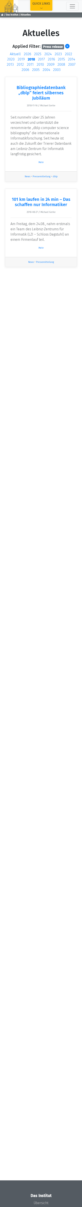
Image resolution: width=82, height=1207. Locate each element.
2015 (61, 59)
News (27, 176)
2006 (25, 70)
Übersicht (41, 1203)
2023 (58, 54)
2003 (57, 70)
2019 (21, 59)
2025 (37, 54)
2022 (68, 54)
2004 (46, 70)
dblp (55, 176)
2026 (27, 54)
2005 (36, 70)
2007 (71, 64)
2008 (61, 64)
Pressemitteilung (42, 176)
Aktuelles (26, 14)
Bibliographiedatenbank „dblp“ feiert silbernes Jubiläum (41, 93)
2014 (71, 59)
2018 (31, 59)
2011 (30, 64)
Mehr (41, 162)
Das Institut (12, 14)
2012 (20, 64)
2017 (41, 59)
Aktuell (15, 54)
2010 (40, 64)
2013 (10, 64)
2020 (11, 59)
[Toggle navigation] (72, 6)
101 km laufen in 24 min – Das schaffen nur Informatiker (41, 202)
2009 (50, 64)
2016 (51, 59)
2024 (48, 54)
